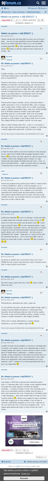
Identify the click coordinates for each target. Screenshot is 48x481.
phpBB (18, 466)
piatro (3, 171)
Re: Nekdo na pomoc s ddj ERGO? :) (17, 63)
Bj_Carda (9, 56)
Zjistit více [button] (25, 474)
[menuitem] (6, 8)
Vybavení (9, 59)
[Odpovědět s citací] (41, 28)
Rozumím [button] (24, 478)
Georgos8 (4, 26)
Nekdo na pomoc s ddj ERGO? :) (19, 16)
